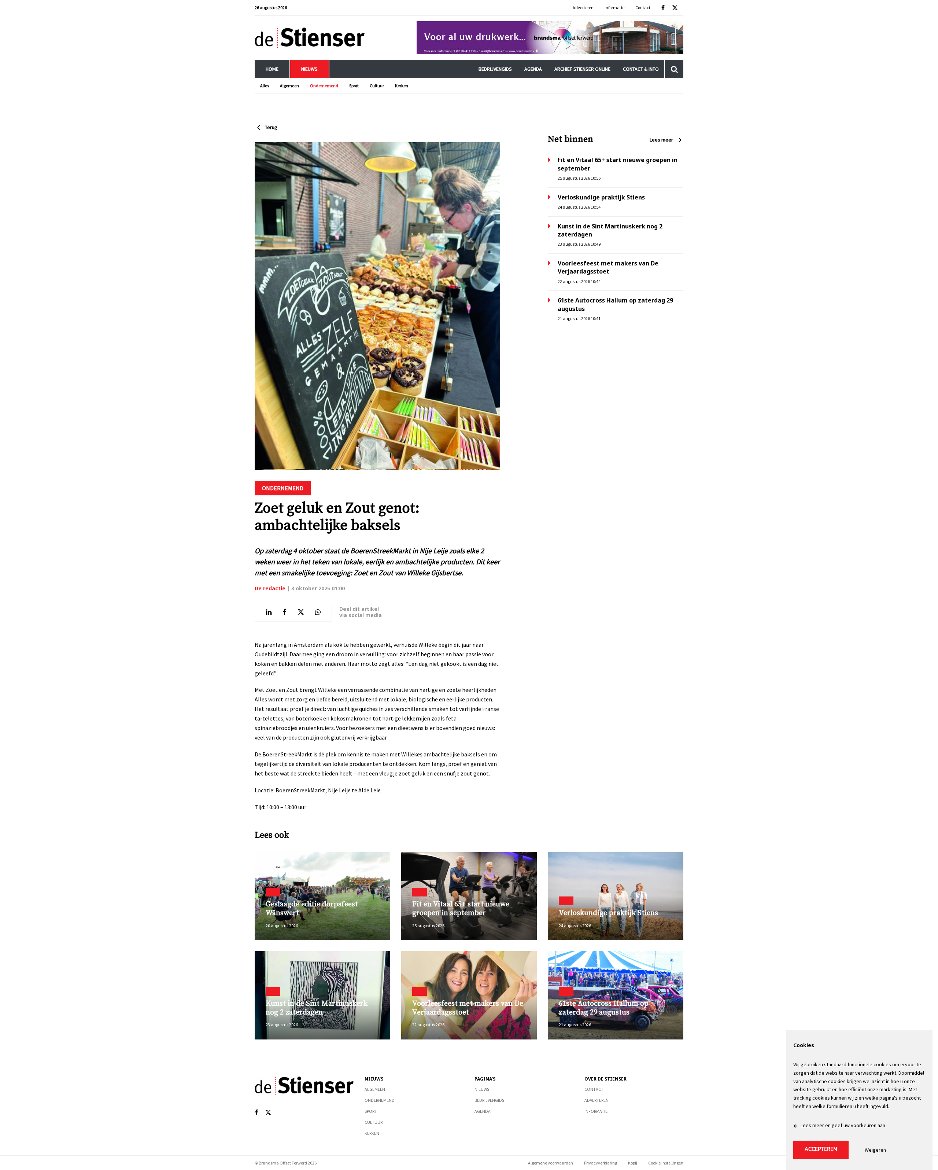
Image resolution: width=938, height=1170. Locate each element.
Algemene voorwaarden (550, 1163)
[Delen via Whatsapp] (318, 612)
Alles (264, 85)
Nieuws (309, 69)
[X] (675, 8)
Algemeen (289, 85)
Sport (354, 85)
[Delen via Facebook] (284, 612)
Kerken (401, 85)
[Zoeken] (674, 69)
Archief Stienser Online (582, 69)
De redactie (270, 588)
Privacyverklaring (600, 1163)
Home (272, 69)
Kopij (632, 1163)
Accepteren (821, 1149)
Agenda (533, 69)
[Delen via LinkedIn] (269, 612)
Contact (642, 7)
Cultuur (377, 85)
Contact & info (641, 69)
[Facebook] (663, 8)
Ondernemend (324, 85)
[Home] (310, 37)
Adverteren (583, 7)
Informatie (614, 7)
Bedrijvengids (495, 69)
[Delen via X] (301, 612)
